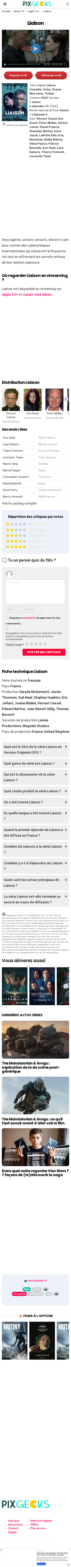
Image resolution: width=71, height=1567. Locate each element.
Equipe (12, 1532)
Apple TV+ (34, 11)
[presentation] (65, 399)
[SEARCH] (67, 4)
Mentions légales (41, 1520)
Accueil (6, 11)
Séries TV (19, 11)
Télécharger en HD (51, 75)
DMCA (34, 1524)
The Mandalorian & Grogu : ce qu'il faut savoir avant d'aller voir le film (33, 1121)
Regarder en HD (18, 75)
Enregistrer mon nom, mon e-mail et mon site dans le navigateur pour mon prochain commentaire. (34, 636)
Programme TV (37, 1280)
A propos (14, 1520)
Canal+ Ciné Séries (37, 294)
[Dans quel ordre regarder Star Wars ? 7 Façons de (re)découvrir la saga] (35, 1147)
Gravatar (29, 618)
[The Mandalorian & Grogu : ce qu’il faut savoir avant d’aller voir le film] (35, 1096)
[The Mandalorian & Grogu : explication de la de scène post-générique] (35, 1040)
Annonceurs (15, 1524)
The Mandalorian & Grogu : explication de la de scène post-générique (31, 1067)
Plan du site (37, 1528)
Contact (13, 1528)
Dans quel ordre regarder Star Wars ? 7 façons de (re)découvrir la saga (35, 1172)
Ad (68, 1564)
